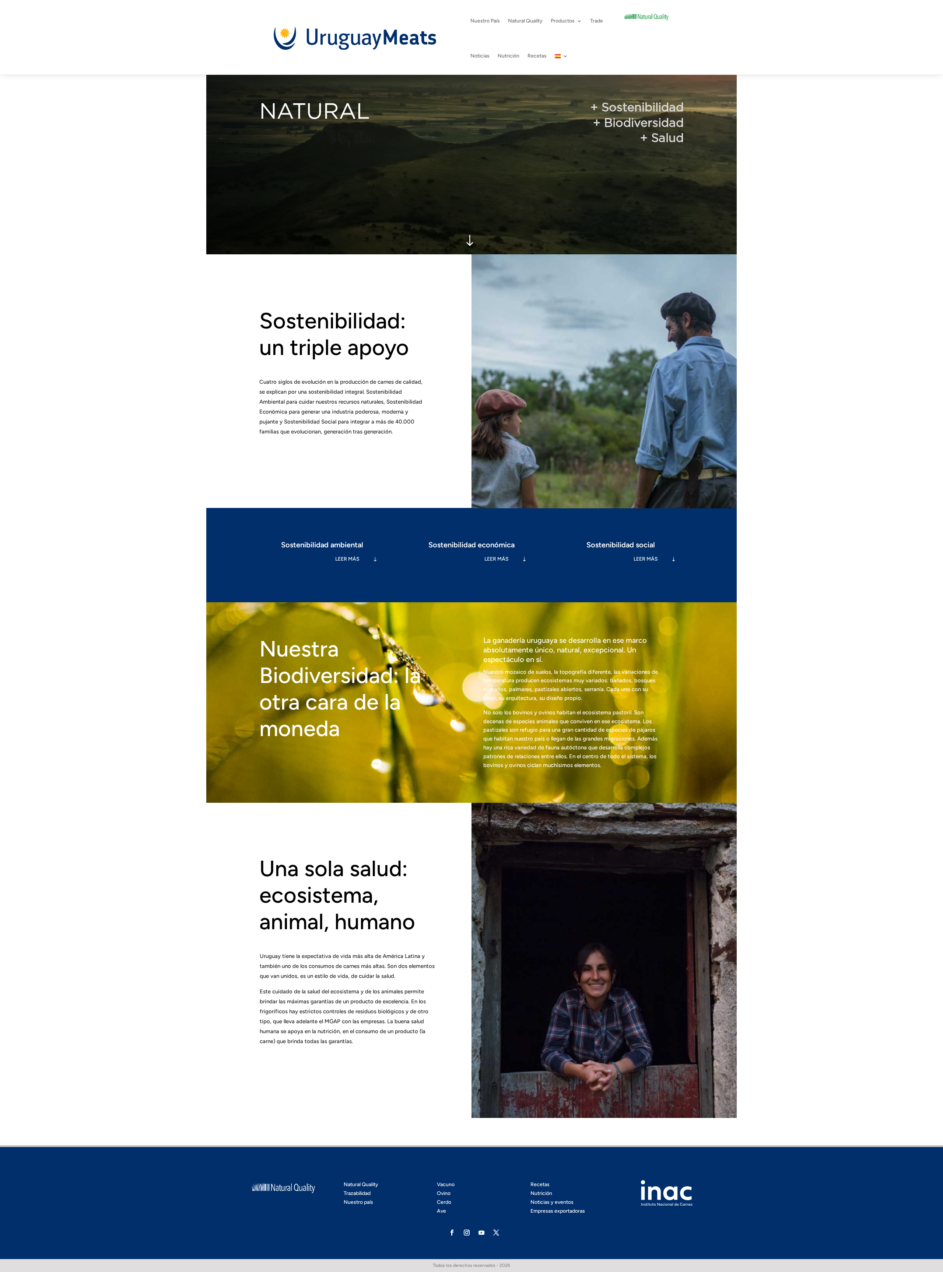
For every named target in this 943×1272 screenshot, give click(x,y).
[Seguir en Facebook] (452, 1232)
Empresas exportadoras (557, 1211)
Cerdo (444, 1202)
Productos (563, 21)
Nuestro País (485, 21)
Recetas (537, 56)
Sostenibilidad (643, 107)
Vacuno (446, 1184)
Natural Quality (525, 21)
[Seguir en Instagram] (467, 1232)
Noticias (480, 56)
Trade (596, 21)
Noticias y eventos (552, 1202)
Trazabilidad (357, 1193)
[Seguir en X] (496, 1232)
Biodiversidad (644, 122)
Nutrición (508, 56)
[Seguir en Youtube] (481, 1232)
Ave (441, 1211)
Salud (667, 137)
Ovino (444, 1193)
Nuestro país (358, 1202)
